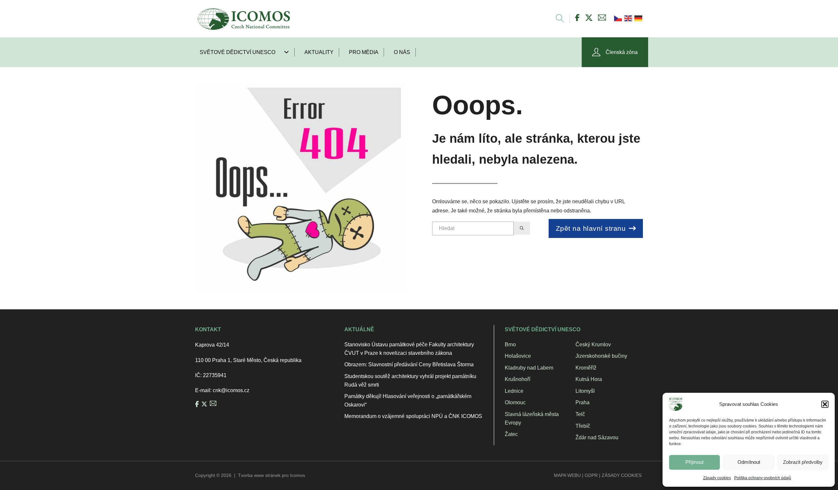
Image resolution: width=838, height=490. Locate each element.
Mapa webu (567, 475)
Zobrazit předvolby (803, 462)
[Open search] (556, 18)
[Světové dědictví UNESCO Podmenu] (289, 52)
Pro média (363, 52)
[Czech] (617, 18)
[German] (638, 18)
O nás (402, 52)
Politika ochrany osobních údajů (762, 478)
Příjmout (694, 462)
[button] (825, 404)
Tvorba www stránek (259, 475)
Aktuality (319, 52)
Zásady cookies (717, 478)
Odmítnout (749, 462)
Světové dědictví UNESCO (237, 52)
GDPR (591, 475)
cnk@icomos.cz (231, 390)
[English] (628, 18)
